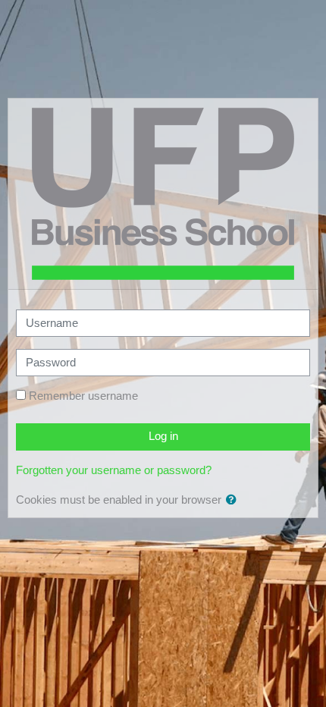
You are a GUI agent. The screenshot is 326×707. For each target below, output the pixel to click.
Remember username (83, 396)
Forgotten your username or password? (114, 470)
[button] (234, 501)
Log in (163, 436)
